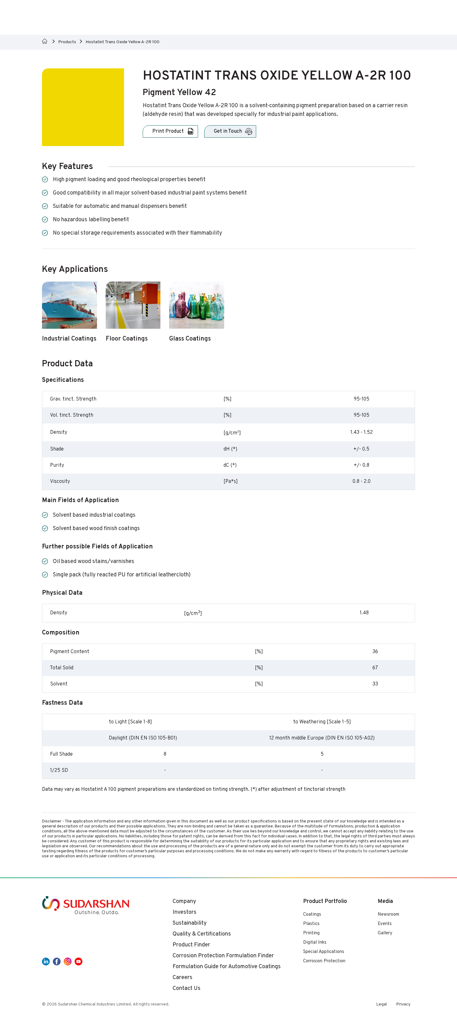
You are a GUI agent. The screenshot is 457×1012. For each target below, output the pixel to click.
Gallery (385, 933)
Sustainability (190, 923)
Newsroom (388, 915)
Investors (184, 912)
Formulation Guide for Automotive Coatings (227, 966)
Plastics (311, 924)
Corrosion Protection (324, 961)
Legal (381, 1004)
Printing (311, 933)
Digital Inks (314, 943)
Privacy (403, 1004)
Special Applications (323, 952)
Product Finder (191, 945)
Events (385, 924)
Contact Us (187, 988)
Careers (182, 977)
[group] (69, 316)
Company (184, 901)
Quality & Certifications (202, 934)
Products (67, 42)
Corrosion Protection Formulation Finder (223, 955)
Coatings (312, 915)
